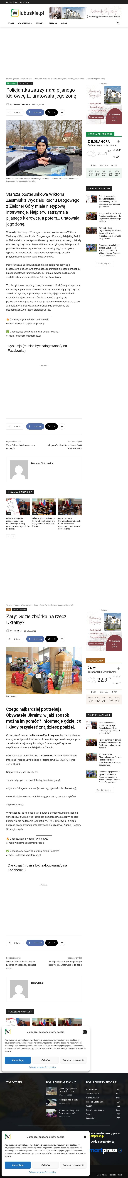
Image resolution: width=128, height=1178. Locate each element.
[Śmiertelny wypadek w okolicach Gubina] (51, 1091)
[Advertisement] (64, 50)
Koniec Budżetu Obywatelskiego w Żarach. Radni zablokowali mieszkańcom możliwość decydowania (69, 523)
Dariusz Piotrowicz (21, 104)
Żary (8, 514)
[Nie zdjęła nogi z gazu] (51, 1102)
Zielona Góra (40, 78)
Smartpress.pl (95, 1136)
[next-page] (13, 536)
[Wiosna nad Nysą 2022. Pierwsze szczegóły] (51, 1113)
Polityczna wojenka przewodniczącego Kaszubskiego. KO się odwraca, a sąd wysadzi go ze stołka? (18, 523)
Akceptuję (18, 1165)
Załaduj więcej (103, 263)
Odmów (45, 1165)
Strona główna (12, 78)
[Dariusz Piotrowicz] (8, 104)
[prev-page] (8, 536)
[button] (84, 1137)
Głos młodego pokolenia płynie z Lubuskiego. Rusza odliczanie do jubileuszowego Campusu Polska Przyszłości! (110, 250)
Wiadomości (26, 78)
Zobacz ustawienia (73, 1165)
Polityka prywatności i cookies (42, 1172)
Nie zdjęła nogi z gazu (68, 1100)
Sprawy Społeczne (25, 83)
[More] (62, 112)
